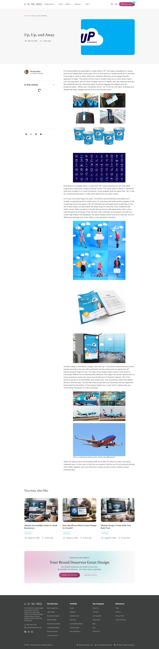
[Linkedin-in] (32, 632)
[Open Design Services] (55, 4)
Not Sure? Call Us (90, 575)
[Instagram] (29, 632)
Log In (116, 4)
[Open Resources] (82, 4)
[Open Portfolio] (71, 4)
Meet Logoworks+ (126, 4)
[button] (54, 85)
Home (26, 15)
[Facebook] (25, 632)
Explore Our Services (69, 575)
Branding (32, 15)
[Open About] (90, 4)
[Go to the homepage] (33, 4)
